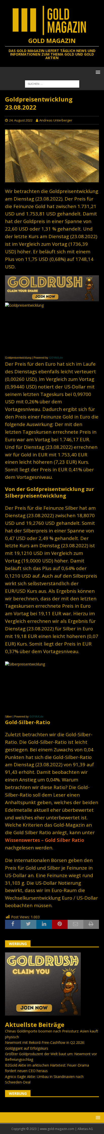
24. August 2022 (21, 120)
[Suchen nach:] (52, 83)
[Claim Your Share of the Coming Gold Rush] (43, 1012)
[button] (97, 72)
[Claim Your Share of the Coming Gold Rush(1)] (52, 298)
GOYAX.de (56, 357)
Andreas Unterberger (55, 120)
